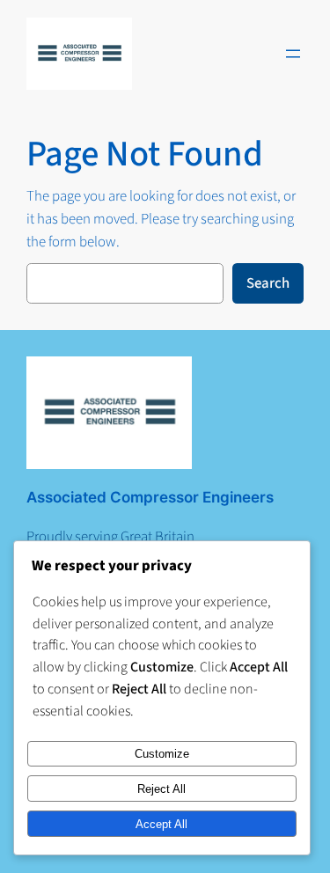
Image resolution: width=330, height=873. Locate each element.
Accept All (161, 824)
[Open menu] (293, 53)
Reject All (161, 789)
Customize (162, 753)
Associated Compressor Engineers (150, 497)
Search (268, 283)
